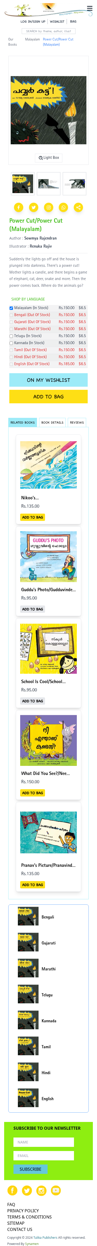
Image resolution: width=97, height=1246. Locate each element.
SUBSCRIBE (30, 1169)
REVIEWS (77, 422)
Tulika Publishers (45, 1237)
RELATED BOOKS (23, 422)
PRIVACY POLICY (23, 1211)
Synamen (32, 1244)
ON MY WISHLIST (48, 380)
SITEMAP (16, 1223)
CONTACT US (19, 1229)
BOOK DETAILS (52, 422)
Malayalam (32, 40)
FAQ (11, 1204)
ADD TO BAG (48, 396)
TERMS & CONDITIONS (29, 1217)
